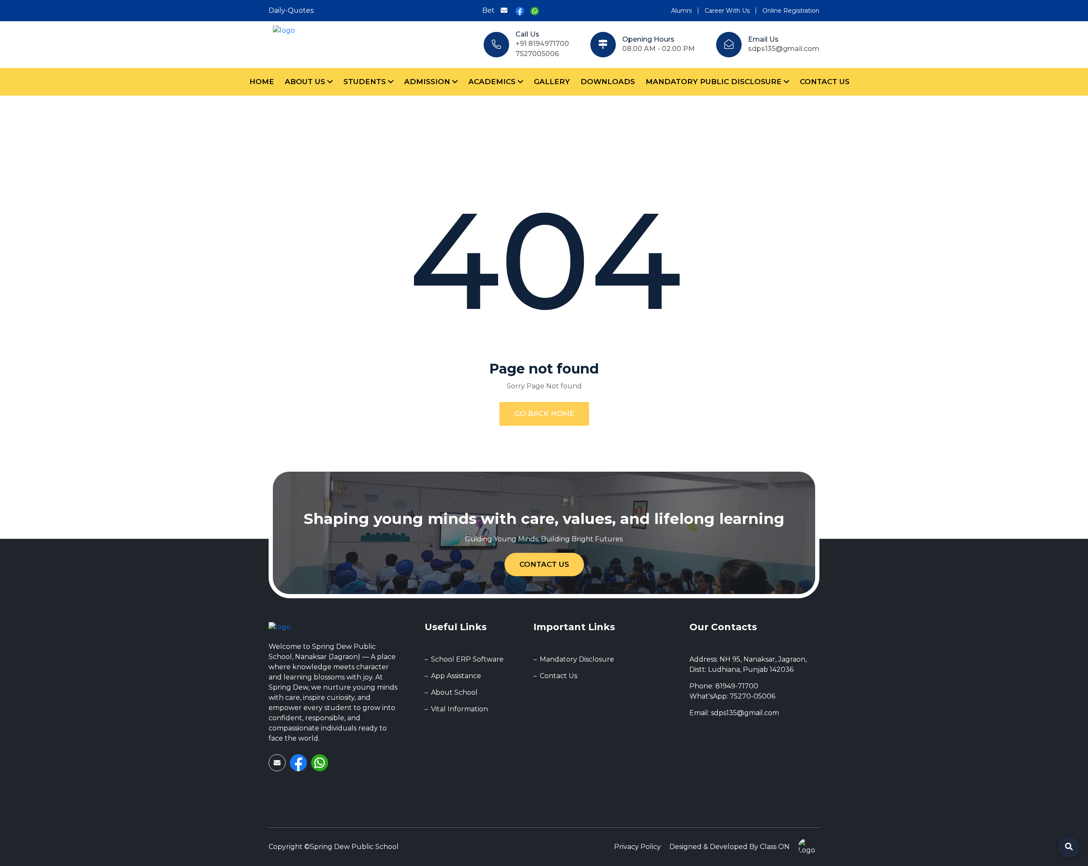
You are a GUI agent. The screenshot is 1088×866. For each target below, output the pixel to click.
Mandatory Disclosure (577, 659)
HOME (261, 81)
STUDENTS (365, 81)
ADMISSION (428, 81)
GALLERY (552, 81)
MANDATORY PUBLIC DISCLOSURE (715, 81)
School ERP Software (467, 659)
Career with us (727, 10)
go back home (544, 413)
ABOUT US (306, 81)
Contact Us (544, 564)
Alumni (681, 10)
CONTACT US (825, 81)
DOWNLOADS (608, 81)
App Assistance (456, 676)
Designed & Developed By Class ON (729, 847)
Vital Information (459, 709)
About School (454, 692)
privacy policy (637, 847)
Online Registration (790, 10)
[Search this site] (1069, 847)
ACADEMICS (493, 81)
